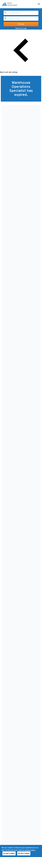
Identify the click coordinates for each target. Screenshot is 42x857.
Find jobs (21, 24)
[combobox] (21, 13)
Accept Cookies (9, 853)
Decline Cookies (24, 853)
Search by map (21, 28)
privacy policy (30, 850)
